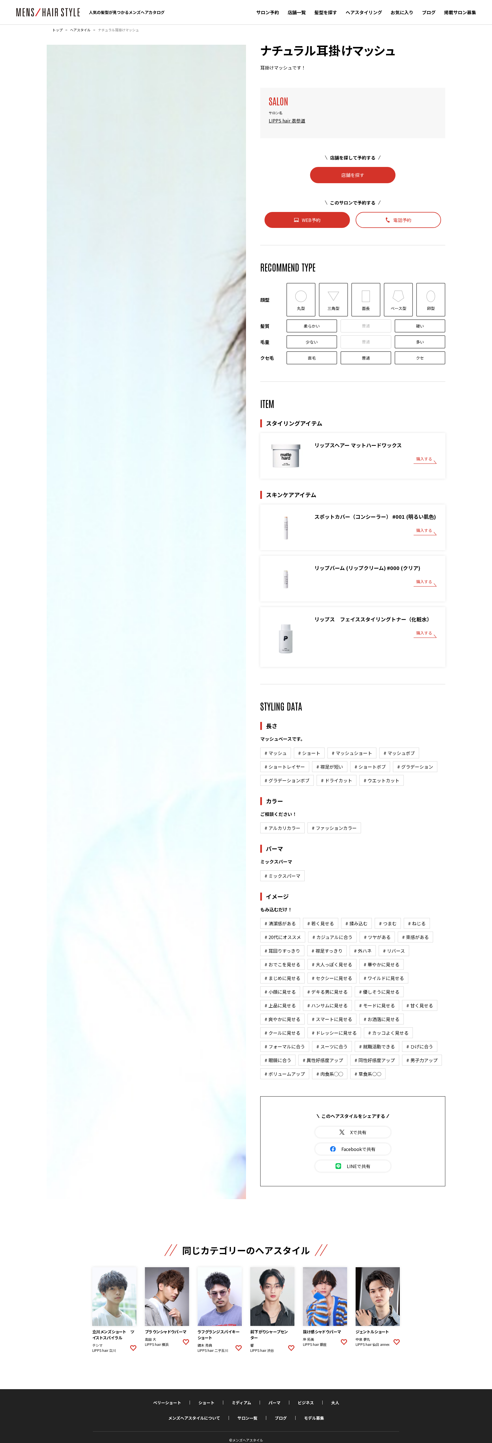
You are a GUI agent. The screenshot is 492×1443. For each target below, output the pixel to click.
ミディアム (241, 1403)
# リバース (394, 950)
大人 (335, 1403)
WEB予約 (311, 220)
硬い (420, 326)
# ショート (309, 753)
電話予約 (402, 220)
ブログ (429, 12)
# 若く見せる (320, 923)
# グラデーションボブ (287, 780)
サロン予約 (267, 12)
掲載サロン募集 (460, 12)
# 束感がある (415, 937)
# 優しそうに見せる (379, 991)
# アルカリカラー (282, 827)
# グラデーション (415, 766)
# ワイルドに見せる (384, 978)
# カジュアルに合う (332, 937)
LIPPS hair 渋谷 (262, 1350)
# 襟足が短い (329, 766)
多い (420, 342)
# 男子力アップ (422, 1060)
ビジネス (306, 1403)
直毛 (312, 358)
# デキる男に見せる (327, 991)
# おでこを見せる (282, 964)
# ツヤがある (377, 937)
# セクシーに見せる (332, 978)
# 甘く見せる (419, 1005)
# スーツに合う (332, 1046)
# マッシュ (276, 753)
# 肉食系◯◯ (329, 1073)
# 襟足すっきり (327, 950)
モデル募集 (314, 1418)
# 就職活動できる (377, 1046)
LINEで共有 (358, 1166)
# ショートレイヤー (285, 766)
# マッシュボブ (399, 753)
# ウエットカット (381, 780)
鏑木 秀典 (205, 1345)
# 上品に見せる (280, 1005)
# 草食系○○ (367, 1073)
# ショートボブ (370, 766)
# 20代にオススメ (283, 937)
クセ (420, 358)
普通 (366, 325)
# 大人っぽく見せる (332, 964)
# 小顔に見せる (280, 991)
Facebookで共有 (358, 1149)
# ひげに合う (419, 1046)
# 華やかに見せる (381, 964)
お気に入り (402, 12)
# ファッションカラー (334, 827)
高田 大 (150, 1339)
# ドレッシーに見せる (334, 1032)
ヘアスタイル (80, 30)
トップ (57, 30)
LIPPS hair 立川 (104, 1350)
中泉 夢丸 (363, 1339)
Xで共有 (358, 1132)
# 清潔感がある (280, 923)
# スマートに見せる (332, 1019)
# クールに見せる (282, 1032)
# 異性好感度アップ (323, 1060)
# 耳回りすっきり (282, 950)
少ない (312, 342)
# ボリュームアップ (285, 1073)
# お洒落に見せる (381, 1019)
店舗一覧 (297, 12)
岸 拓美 (308, 1339)
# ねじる (417, 923)
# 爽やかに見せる (282, 1019)
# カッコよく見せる (388, 1032)
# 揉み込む (356, 923)
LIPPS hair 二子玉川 (213, 1350)
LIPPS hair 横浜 (157, 1344)
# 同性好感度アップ (374, 1060)
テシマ (97, 1345)
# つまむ (388, 923)
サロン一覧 (247, 1418)
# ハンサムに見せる (327, 1005)
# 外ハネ (363, 950)
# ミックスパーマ (282, 875)
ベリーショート (167, 1403)
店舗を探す (352, 175)
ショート (206, 1403)
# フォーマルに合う (285, 1046)
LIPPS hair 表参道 (287, 120)
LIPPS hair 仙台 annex (373, 1344)
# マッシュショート (352, 753)
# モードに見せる (377, 1005)
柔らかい (312, 326)
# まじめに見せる (282, 978)
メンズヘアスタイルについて (194, 1418)
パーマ (274, 1403)
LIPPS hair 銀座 (315, 1344)
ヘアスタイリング (364, 12)
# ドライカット (336, 780)
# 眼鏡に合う (278, 1060)
